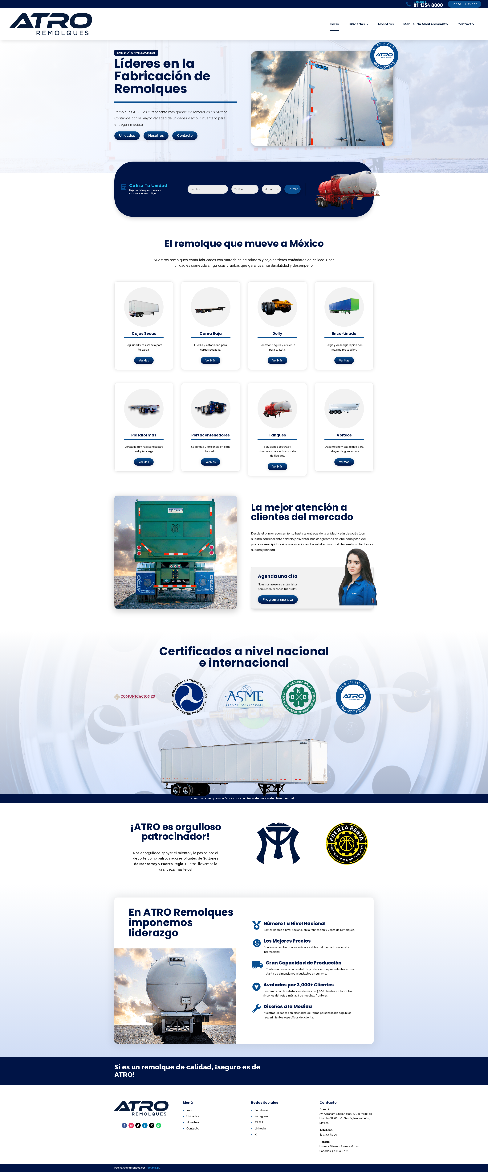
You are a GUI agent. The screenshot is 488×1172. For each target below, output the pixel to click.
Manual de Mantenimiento (425, 24)
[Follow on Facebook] (124, 1125)
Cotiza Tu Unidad (464, 4)
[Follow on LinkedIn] (145, 1125)
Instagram (261, 1116)
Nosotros (386, 24)
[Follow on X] (151, 1125)
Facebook (261, 1110)
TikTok (259, 1122)
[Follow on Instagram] (131, 1125)
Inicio (334, 24)
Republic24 (152, 1167)
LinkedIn (260, 1128)
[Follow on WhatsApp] (158, 1125)
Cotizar (292, 189)
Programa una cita (278, 599)
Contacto (466, 24)
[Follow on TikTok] (138, 1125)
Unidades (357, 24)
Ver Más (144, 360)
